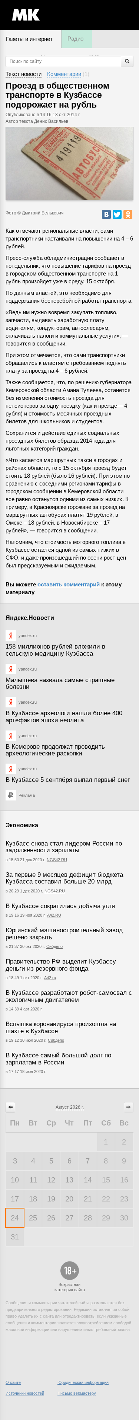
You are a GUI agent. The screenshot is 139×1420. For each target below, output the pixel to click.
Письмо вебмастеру (76, 1393)
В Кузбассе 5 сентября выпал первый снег (68, 779)
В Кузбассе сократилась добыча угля (60, 906)
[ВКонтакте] (106, 214)
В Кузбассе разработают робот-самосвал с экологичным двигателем (69, 996)
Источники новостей (25, 1393)
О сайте (13, 1382)
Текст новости (24, 74)
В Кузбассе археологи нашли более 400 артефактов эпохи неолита (64, 717)
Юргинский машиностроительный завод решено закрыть (64, 934)
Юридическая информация (83, 1382)
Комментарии (64, 74)
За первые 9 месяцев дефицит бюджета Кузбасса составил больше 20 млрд (64, 878)
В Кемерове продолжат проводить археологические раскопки (55, 750)
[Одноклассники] (127, 214)
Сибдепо (54, 946)
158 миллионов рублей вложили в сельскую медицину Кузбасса (55, 650)
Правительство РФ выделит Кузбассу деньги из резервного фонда (61, 965)
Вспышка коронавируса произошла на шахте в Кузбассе (61, 1028)
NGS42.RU (57, 859)
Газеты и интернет (29, 39)
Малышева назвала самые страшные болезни (60, 683)
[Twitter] (117, 214)
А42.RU (54, 915)
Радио (75, 38)
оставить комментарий (68, 584)
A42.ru (50, 977)
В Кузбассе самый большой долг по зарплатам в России (58, 1059)
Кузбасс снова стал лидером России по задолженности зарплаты (64, 847)
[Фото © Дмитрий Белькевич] (69, 163)
